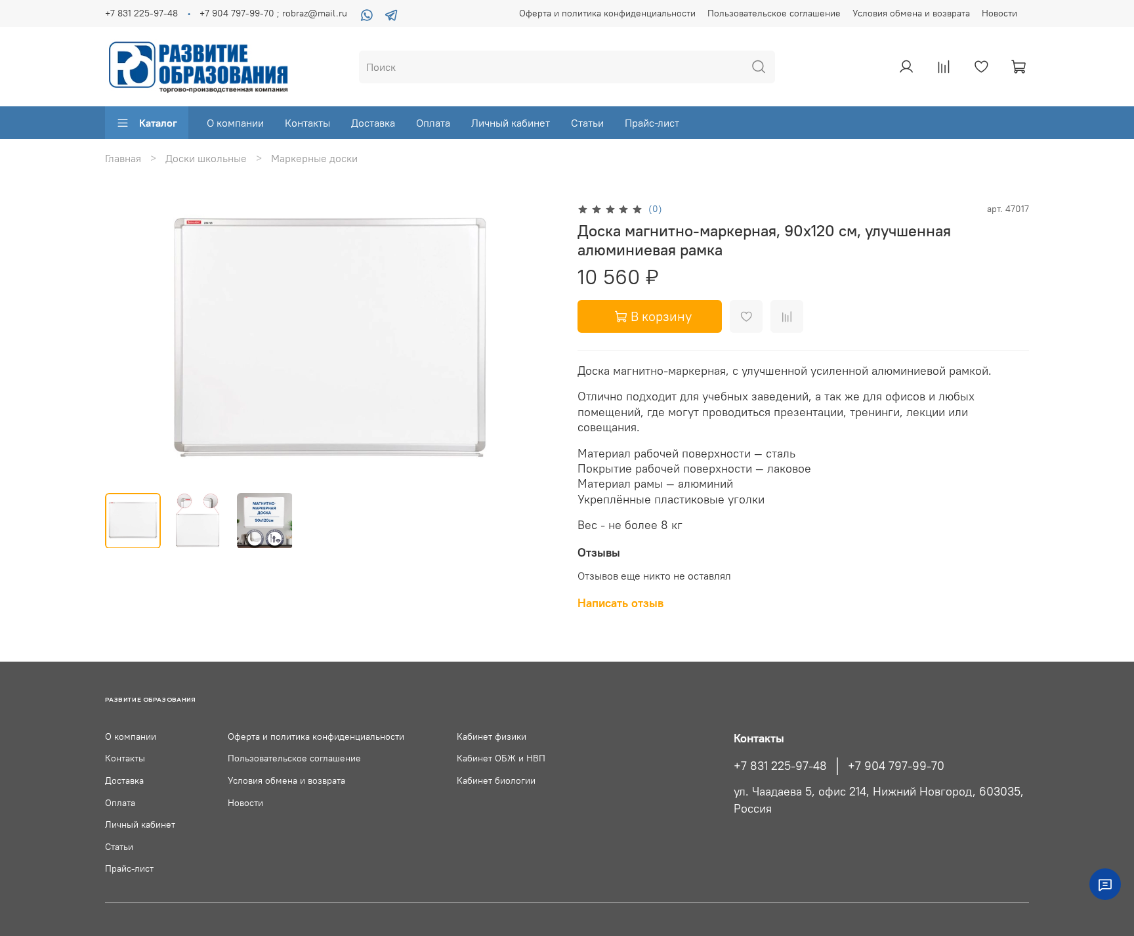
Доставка (373, 122)
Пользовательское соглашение (774, 13)
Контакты (307, 122)
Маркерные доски (314, 158)
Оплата (433, 122)
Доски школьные (206, 158)
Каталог (158, 122)
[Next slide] (535, 341)
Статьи (587, 122)
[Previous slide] (126, 341)
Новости (999, 13)
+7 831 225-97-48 (141, 13)
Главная (123, 158)
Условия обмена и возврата (911, 13)
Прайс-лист (652, 122)
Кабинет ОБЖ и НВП (501, 758)
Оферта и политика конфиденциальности (607, 13)
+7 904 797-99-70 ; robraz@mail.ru (273, 13)
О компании (235, 122)
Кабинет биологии (496, 780)
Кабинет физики (491, 736)
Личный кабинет (510, 122)
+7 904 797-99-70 (896, 766)
